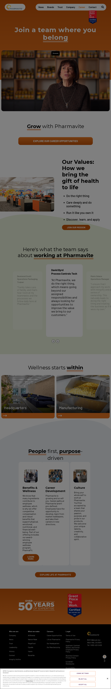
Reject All (83, 679)
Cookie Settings (83, 673)
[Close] (107, 678)
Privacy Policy (29, 680)
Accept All (83, 684)
